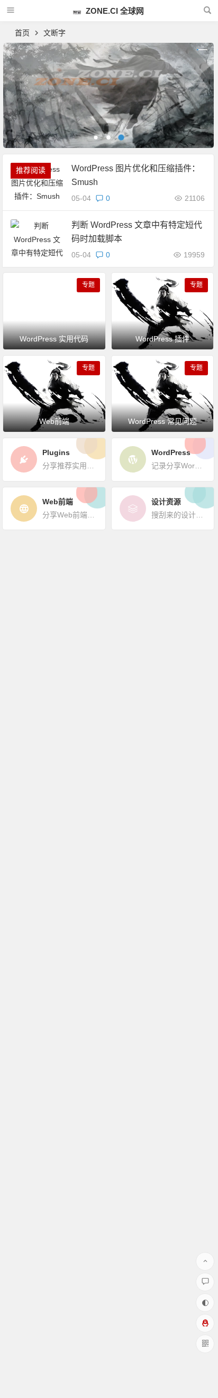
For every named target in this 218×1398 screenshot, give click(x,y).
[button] (95, 137)
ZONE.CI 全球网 (114, 10)
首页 (22, 33)
